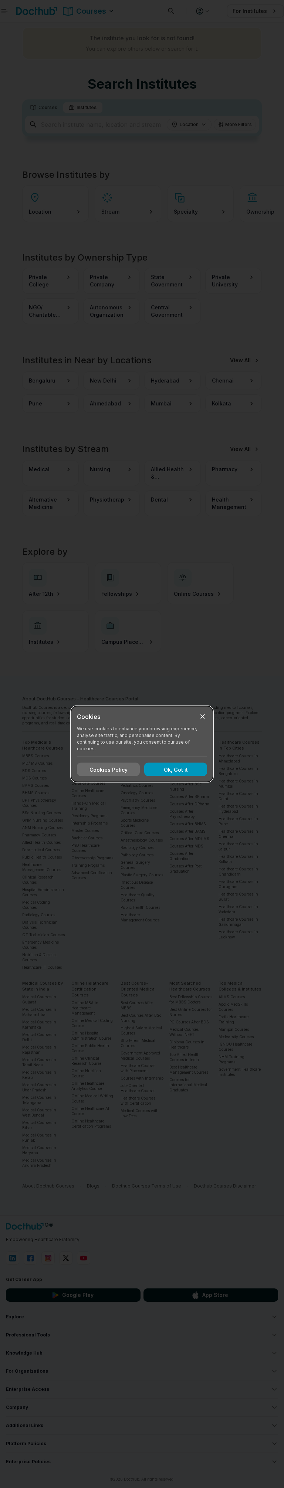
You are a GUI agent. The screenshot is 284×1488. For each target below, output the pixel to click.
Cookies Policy (108, 769)
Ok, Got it (176, 769)
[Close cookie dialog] (202, 716)
